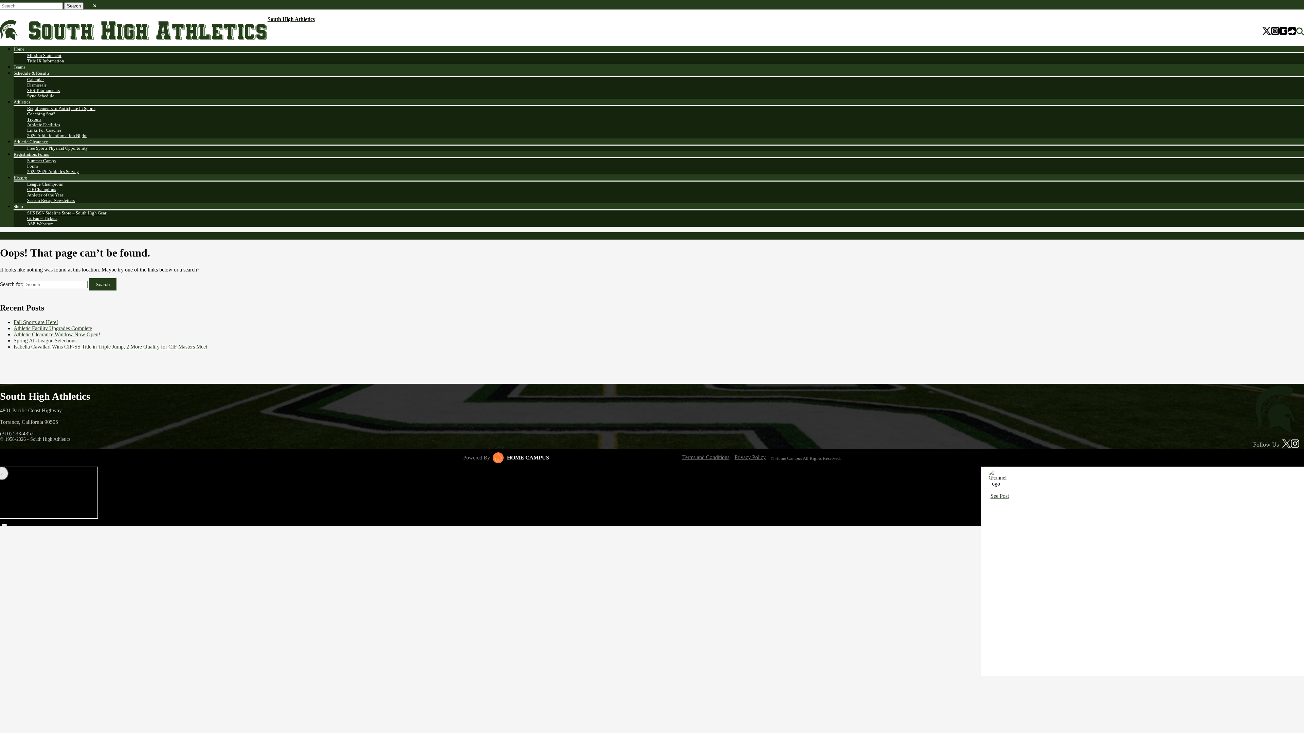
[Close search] (94, 4)
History (20, 177)
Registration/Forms (31, 154)
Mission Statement (44, 55)
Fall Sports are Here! (36, 322)
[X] (1266, 31)
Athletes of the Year (45, 195)
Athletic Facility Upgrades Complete (53, 328)
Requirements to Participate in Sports (61, 108)
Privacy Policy (750, 457)
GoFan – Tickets (42, 218)
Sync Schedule (40, 95)
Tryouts (34, 119)
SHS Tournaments (43, 90)
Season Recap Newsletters (51, 200)
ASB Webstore (40, 223)
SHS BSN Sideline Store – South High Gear (66, 212)
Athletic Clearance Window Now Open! (57, 334)
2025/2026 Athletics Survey (53, 171)
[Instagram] (1275, 31)
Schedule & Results (32, 73)
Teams (19, 67)
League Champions (45, 184)
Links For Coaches (44, 130)
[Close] (994, 478)
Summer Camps (41, 160)
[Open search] (1300, 31)
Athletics (22, 102)
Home (19, 49)
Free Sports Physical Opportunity (57, 148)
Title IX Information (45, 60)
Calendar (35, 79)
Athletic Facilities (43, 124)
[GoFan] (1287, 31)
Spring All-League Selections (45, 340)
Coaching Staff (41, 113)
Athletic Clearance (31, 141)
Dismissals (37, 85)
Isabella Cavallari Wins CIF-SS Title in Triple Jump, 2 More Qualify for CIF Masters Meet (110, 347)
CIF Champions (41, 189)
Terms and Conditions (705, 457)
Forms (32, 166)
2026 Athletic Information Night (57, 135)
